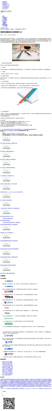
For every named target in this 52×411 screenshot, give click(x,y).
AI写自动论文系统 (42, 384)
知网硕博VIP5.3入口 (6, 5)
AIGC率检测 (4, 19)
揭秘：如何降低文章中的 (6, 374)
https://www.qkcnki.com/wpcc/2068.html (11, 130)
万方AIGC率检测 (29, 385)
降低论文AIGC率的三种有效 (7, 362)
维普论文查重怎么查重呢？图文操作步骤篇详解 (12, 129)
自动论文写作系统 (31, 384)
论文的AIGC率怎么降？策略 (7, 366)
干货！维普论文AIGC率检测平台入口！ (7, 175)
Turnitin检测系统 (40, 383)
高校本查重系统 (16, 382)
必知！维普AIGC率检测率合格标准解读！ (7, 167)
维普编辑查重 (5, 382)
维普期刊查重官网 (8, 379)
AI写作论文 (4, 18)
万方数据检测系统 (20, 384)
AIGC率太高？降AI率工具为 (7, 365)
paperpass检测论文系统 (38, 386)
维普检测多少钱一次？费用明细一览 (6, 232)
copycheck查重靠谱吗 (11, 381)
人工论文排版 (4, 25)
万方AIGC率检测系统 (17, 383)
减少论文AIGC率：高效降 (7, 361)
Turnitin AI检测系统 (47, 383)
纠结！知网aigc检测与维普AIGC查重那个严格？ (9, 143)
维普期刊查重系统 (43, 381)
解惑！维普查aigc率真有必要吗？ (6, 200)
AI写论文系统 (36, 384)
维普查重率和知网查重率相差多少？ (30, 129)
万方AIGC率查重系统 (23, 385)
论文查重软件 (7, 29)
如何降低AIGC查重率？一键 (7, 367)
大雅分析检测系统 (14, 384)
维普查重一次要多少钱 (20, 379)
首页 (3, 16)
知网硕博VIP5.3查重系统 (16, 385)
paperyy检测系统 (3, 384)
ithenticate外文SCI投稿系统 (10, 386)
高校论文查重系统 (5, 383)
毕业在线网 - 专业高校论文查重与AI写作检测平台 (15, 388)
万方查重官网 (11, 380)
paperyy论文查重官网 (44, 380)
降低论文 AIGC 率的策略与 (7, 371)
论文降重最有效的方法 (18, 381)
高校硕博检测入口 (29, 382)
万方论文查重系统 (11, 383)
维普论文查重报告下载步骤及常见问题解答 (8, 265)
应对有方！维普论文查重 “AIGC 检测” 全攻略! (8, 183)
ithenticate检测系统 (35, 383)
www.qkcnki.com (28, 388)
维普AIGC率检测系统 (28, 383)
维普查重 (12, 29)
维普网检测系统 (25, 384)
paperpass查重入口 (5, 6)
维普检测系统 (23, 383)
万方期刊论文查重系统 (36, 381)
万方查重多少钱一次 (6, 380)
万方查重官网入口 (27, 379)
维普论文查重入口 (13, 379)
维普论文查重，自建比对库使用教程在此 (7, 273)
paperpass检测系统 (8, 384)
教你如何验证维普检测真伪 (5, 220)
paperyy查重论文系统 (45, 386)
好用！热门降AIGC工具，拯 (7, 372)
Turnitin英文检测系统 (42, 382)
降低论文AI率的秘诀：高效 (7, 363)
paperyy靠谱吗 (38, 380)
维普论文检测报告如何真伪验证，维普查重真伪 (8, 224)
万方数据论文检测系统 (24, 386)
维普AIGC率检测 (35, 385)
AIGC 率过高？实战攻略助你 (7, 373)
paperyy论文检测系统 (48, 384)
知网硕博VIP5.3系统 (41, 385)
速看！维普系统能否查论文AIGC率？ (7, 216)
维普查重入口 (4, 2)
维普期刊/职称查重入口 (22, 382)
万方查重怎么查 (32, 379)
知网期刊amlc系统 (3, 386)
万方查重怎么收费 (44, 379)
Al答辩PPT (4, 23)
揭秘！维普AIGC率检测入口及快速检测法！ (8, 159)
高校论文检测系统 (9, 385)
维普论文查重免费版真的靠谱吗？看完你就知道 (8, 240)
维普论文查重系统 (31, 386)
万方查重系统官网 (38, 379)
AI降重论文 (4, 22)
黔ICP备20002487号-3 (47, 388)
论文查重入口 (4, 17)
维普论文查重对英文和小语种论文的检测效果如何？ (9, 248)
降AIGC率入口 (5, 8)
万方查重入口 (4, 1)
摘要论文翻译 (4, 24)
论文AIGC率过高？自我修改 (7, 368)
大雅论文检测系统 (3, 385)
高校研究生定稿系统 (35, 382)
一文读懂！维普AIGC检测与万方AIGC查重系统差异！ (10, 208)
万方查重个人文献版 (32, 380)
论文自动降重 (24, 381)
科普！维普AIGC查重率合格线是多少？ (7, 151)
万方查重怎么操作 (17, 380)
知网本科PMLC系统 (48, 385)
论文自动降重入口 (5, 7)
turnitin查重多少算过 (29, 381)
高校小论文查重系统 (10, 382)
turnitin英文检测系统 (18, 386)
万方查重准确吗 (22, 380)
